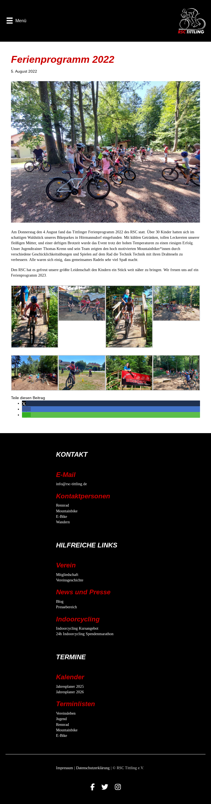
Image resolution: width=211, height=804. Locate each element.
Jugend (61, 719)
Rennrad (62, 505)
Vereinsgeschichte (69, 580)
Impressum (64, 768)
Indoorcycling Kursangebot (77, 628)
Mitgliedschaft (67, 575)
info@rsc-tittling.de (71, 484)
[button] (24, 403)
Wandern (63, 522)
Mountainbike (66, 511)
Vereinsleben (66, 713)
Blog (59, 602)
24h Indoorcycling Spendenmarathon (84, 634)
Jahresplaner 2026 (70, 692)
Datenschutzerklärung (93, 768)
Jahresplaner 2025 (70, 686)
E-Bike (61, 517)
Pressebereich (66, 607)
